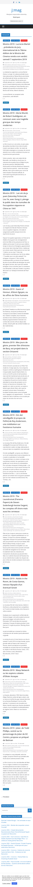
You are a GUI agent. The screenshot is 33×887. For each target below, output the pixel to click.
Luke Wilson (5, 303)
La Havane (21, 684)
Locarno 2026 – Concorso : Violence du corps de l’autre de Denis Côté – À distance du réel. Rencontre (15, 852)
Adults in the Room (8, 593)
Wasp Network (6, 692)
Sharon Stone (27, 529)
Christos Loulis (17, 594)
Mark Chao (5, 218)
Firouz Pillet (17, 62)
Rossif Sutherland (7, 306)
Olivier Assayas (6, 691)
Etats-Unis (12, 683)
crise (4, 596)
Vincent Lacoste (16, 363)
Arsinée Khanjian (8, 300)
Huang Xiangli (23, 215)
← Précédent (5, 797)
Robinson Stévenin (16, 139)
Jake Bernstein (13, 523)
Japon (27, 215)
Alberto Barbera (8, 64)
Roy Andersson (15, 439)
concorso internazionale (8, 132)
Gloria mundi (6, 133)
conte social (17, 132)
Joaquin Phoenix (14, 747)
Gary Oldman (6, 523)
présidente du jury (14, 69)
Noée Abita (26, 361)
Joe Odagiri (5, 217)
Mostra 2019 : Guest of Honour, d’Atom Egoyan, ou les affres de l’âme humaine (15, 292)
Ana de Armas (7, 681)
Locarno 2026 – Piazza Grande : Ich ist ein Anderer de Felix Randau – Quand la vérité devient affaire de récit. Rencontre (16, 863)
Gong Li (17, 215)
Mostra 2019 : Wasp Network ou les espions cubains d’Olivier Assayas (16, 673)
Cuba (24, 681)
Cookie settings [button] (6, 883)
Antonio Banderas (8, 517)
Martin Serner (24, 434)
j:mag (16, 10)
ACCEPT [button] (14, 883)
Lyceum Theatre (24, 217)
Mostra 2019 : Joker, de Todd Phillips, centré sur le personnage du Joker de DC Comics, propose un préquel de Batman (16, 734)
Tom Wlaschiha (26, 221)
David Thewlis (6, 302)
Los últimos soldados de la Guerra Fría (21, 686)
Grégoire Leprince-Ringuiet (15, 133)
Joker (19, 747)
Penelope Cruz (13, 691)
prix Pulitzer (20, 529)
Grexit (23, 596)
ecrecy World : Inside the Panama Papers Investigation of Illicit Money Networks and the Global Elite (16, 520)
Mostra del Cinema (25, 66)
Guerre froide (15, 684)
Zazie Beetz (24, 751)
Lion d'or (23, 64)
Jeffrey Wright (6, 524)
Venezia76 (26, 69)
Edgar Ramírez (6, 683)
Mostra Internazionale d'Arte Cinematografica (13, 68)
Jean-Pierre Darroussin (8, 135)
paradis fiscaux (13, 529)
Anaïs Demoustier (8, 130)
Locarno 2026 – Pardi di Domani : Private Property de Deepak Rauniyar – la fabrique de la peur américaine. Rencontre (16, 845)
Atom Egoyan (15, 300)
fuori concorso (14, 596)
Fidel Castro (26, 683)
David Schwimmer (18, 518)
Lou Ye (18, 217)
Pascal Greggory (6, 221)
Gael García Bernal (7, 684)
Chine (5, 214)
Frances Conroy (6, 747)
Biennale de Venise (16, 64)
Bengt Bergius (25, 432)
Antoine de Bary (7, 357)
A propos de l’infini (8, 432)
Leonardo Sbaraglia (7, 686)
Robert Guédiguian (7, 139)
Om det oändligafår (7, 439)
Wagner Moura (26, 691)
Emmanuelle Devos (7, 358)
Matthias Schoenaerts (14, 524)
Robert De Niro (6, 751)
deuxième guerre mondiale (9, 215)
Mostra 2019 (24, 40)
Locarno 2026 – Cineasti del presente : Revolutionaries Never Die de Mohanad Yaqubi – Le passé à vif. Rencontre (15, 832)
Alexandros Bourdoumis (8, 594)
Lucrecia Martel (6, 66)
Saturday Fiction (14, 221)
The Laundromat (16, 530)
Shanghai (21, 221)
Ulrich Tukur (27, 600)
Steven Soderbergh (7, 530)
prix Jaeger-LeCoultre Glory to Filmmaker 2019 (13, 600)
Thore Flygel (5, 440)
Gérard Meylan (23, 132)
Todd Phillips (13, 751)
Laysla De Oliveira (22, 302)
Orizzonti (5, 363)
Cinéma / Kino (7, 40)
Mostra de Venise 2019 (15, 66)
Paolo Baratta (6, 69)
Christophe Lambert (16, 357)
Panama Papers (6, 529)
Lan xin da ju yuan (12, 217)
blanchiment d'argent (18, 517)
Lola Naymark (17, 135)
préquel (26, 750)
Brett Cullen (14, 745)
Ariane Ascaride (16, 130)
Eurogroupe (8, 596)
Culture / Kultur (15, 40)
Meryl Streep (22, 524)
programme (21, 69)
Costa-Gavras (25, 594)
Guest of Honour (14, 302)
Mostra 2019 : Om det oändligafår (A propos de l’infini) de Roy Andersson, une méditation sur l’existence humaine (14, 421)
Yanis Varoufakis (12, 602)
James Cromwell (20, 523)
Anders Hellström (17, 432)
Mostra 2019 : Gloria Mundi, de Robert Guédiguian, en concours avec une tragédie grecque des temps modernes (15, 119)
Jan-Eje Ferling (17, 434)
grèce (20, 596)
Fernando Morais (19, 683)
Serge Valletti (24, 139)
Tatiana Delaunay (24, 439)
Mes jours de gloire (16, 358)
